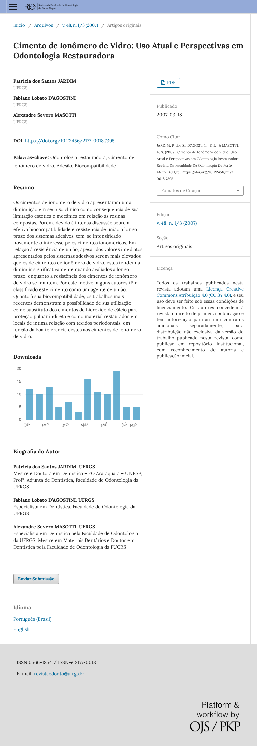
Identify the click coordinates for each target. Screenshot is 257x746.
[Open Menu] (13, 6)
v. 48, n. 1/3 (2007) (80, 25)
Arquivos (43, 25)
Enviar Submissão (36, 579)
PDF (170, 82)
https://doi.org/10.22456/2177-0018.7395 (70, 141)
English (21, 629)
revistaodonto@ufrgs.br (59, 674)
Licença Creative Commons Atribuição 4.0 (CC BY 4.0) (200, 292)
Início (19, 25)
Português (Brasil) (32, 619)
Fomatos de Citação (181, 190)
